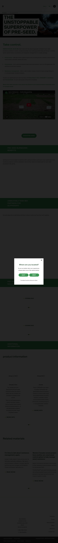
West (34, 275)
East (23, 275)
